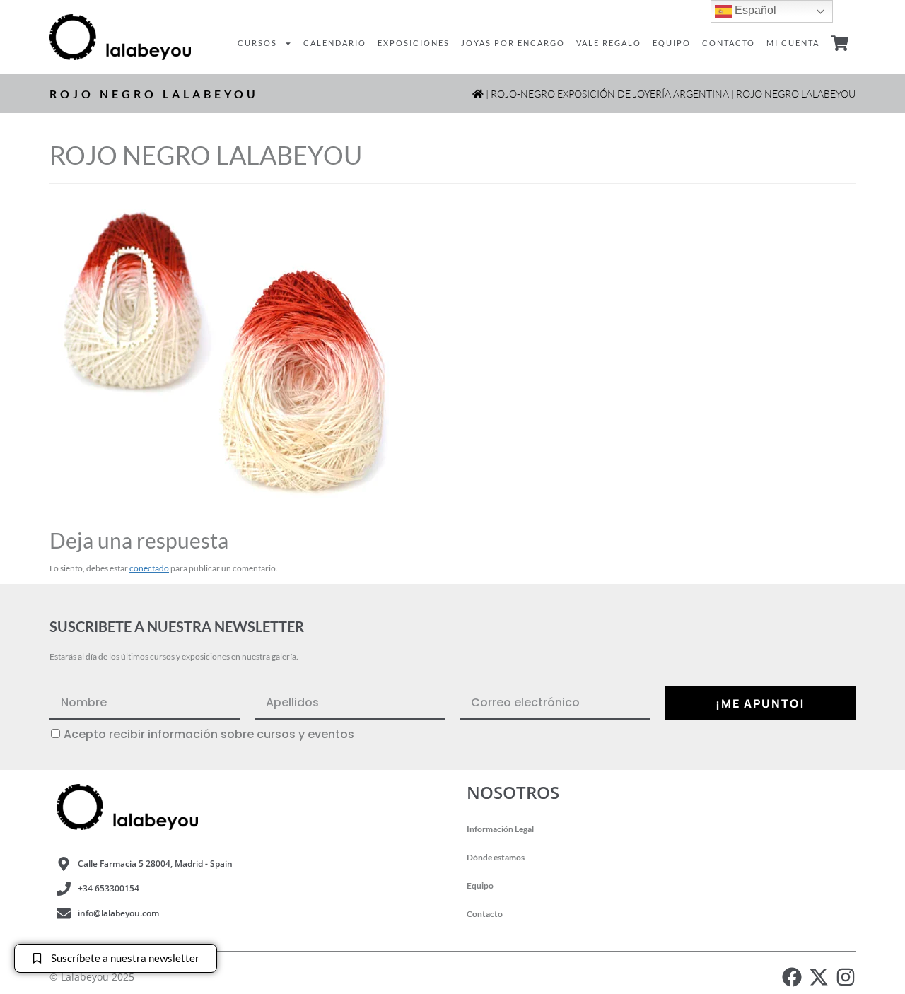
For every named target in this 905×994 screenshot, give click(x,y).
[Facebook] (792, 977)
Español (754, 10)
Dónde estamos (496, 857)
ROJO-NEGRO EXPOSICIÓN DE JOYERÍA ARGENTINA (610, 94)
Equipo (672, 42)
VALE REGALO (608, 42)
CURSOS (257, 42)
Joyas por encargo (513, 42)
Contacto (728, 42)
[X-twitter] (819, 977)
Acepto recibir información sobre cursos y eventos (209, 734)
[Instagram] (846, 977)
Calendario (334, 42)
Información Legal (500, 829)
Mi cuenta (792, 42)
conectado (149, 568)
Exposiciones (414, 42)
